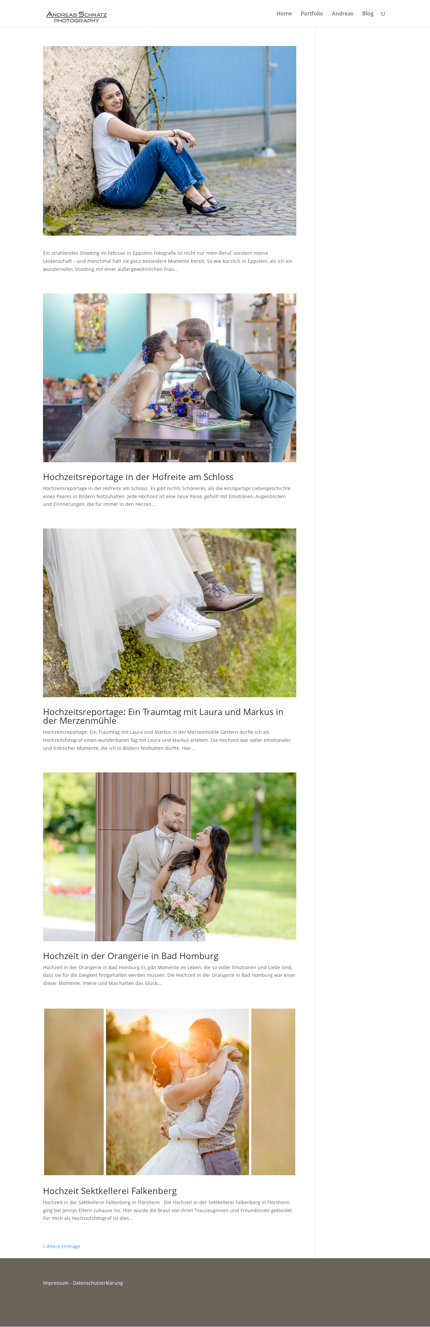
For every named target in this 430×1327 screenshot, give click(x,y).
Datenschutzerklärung (98, 1283)
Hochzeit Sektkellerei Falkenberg (110, 1191)
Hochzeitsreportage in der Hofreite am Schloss (138, 477)
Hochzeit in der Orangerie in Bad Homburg (130, 956)
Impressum (56, 1283)
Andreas (342, 14)
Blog (368, 14)
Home (284, 14)
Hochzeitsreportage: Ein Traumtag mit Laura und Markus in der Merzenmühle (163, 716)
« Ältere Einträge (61, 1246)
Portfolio (312, 14)
